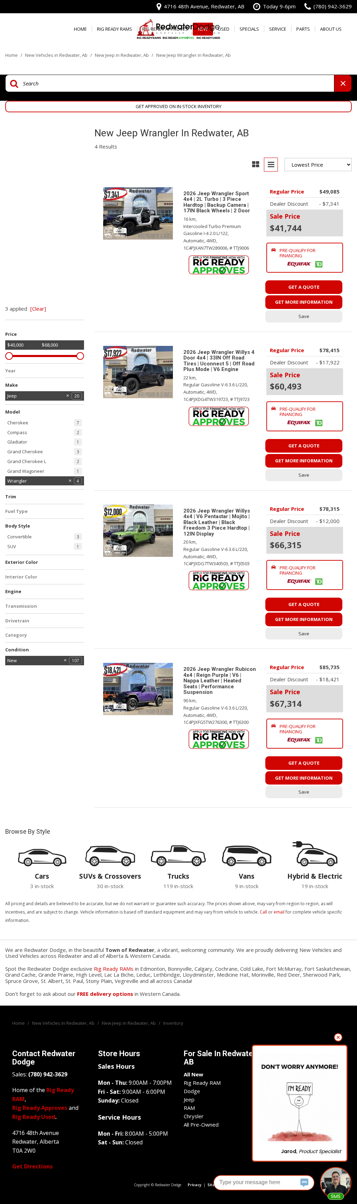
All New (193, 1074)
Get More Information (304, 302)
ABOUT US (331, 29)
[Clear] (38, 308)
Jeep (189, 1099)
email (279, 912)
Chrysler (194, 1116)
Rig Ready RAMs (114, 968)
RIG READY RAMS (114, 29)
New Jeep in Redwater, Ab (122, 55)
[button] (304, 258)
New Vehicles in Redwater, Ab (57, 55)
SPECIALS (249, 29)
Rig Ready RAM (202, 1082)
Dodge (192, 1091)
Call (263, 912)
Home (80, 29)
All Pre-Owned (201, 1124)
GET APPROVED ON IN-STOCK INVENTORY (178, 106)
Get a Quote (303, 287)
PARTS (303, 29)
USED (223, 29)
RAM (189, 1107)
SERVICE (277, 29)
